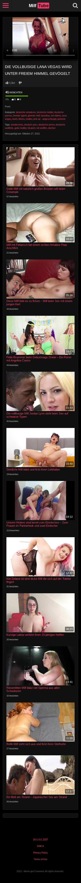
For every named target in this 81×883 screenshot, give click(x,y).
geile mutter (20, 128)
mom (14, 119)
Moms (21, 119)
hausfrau (45, 115)
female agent (20, 115)
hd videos (56, 115)
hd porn (31, 128)
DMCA (40, 846)
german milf (34, 115)
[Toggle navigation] (5, 5)
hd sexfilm (42, 128)
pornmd (61, 119)
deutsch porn (30, 124)
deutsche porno (47, 124)
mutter (29, 119)
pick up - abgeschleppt (44, 119)
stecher (52, 128)
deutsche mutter (45, 112)
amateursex (17, 124)
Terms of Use (40, 859)
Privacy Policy (40, 852)
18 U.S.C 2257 (40, 839)
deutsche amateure (26, 112)
